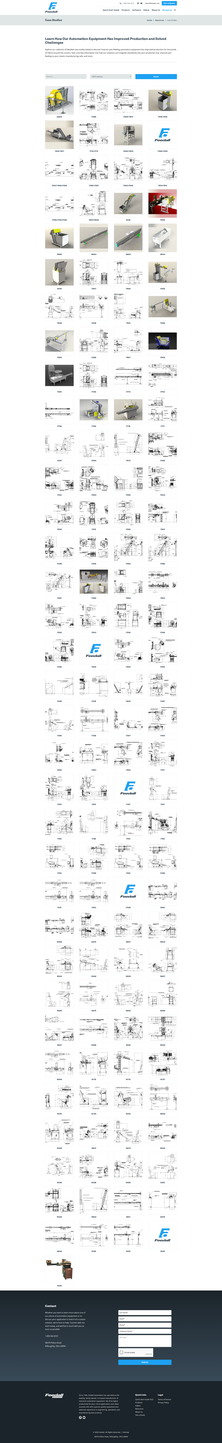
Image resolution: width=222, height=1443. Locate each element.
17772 (128, 392)
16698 (162, 1114)
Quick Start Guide (111, 10)
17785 (93, 392)
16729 (59, 1114)
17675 (128, 461)
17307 (128, 736)
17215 (94, 804)
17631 (94, 529)
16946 (162, 942)
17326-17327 (94, 185)
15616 (162, 1251)
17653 (128, 495)
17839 (59, 323)
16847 (59, 1045)
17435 (93, 701)
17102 (59, 873)
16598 (93, 1182)
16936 (128, 976)
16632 (59, 1182)
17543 (93, 632)
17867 (93, 289)
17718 (128, 426)
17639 (59, 529)
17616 (162, 529)
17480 (128, 667)
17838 (93, 323)
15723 (128, 1251)
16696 (59, 1148)
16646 (162, 1148)
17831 (128, 323)
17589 (128, 564)
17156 (94, 839)
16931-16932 (94, 220)
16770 (128, 1079)
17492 (93, 667)
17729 (93, 426)
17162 (59, 839)
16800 (59, 1079)
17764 (162, 392)
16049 (59, 1217)
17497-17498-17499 (59, 185)
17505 (59, 667)
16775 (93, 1079)
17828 (93, 357)
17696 (93, 461)
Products (126, 10)
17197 (128, 804)
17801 (59, 392)
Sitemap (126, 1432)
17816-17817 (59, 151)
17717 (163, 426)
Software (136, 10)
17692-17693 (128, 151)
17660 (93, 495)
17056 (93, 873)
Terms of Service (164, 1399)
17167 (162, 804)
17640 (162, 495)
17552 (59, 632)
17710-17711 (93, 151)
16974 (93, 942)
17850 (162, 289)
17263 (93, 770)
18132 (128, 220)
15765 (93, 1251)
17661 (59, 495)
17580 (93, 598)
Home (149, 20)
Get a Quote (169, 3)
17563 (162, 598)
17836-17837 (128, 117)
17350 (59, 736)
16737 (162, 1079)
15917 (128, 1217)
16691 (93, 1148)
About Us (156, 10)
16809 (162, 1045)
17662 (162, 461)
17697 (59, 461)
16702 (128, 1114)
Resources (167, 10)
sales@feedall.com (152, 3)
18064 (93, 254)
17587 (59, 598)
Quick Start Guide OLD (144, 1399)
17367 (162, 701)
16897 (162, 976)
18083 (59, 254)
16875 (93, 1011)
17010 (94, 907)
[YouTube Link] (141, 3)
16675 (128, 1148)
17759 (59, 426)
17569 (128, 598)
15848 (59, 1251)
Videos (146, 10)
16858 (162, 1011)
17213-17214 (162, 185)
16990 (59, 942)
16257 (162, 1182)
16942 (93, 976)
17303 (162, 736)
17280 (59, 770)
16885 (59, 1011)
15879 (162, 1217)
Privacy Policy (163, 1402)
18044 (162, 254)
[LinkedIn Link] (138, 3)
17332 (93, 736)
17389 (93, 117)
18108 (162, 220)
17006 (128, 907)
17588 (162, 564)
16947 (128, 942)
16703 (93, 1114)
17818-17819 (162, 117)
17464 (162, 667)
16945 (59, 976)
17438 (59, 701)
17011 (59, 907)
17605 (93, 564)
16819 (128, 1045)
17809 (162, 357)
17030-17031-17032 (59, 220)
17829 (59, 357)
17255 (128, 770)
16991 (162, 907)
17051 (128, 873)
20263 (59, 117)
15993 (93, 1217)
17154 (128, 839)
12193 (59, 1286)
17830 (162, 323)
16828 (93, 1045)
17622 (128, 529)
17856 (128, 289)
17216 (59, 804)
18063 (128, 254)
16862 (128, 1011)
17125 (162, 839)
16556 (128, 1182)
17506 (162, 632)
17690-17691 (163, 151)
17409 (128, 701)
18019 (59, 289)
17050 (162, 873)
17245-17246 (128, 185)
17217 (162, 770)
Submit (145, 1362)
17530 (128, 632)
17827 (128, 357)
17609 (59, 564)
